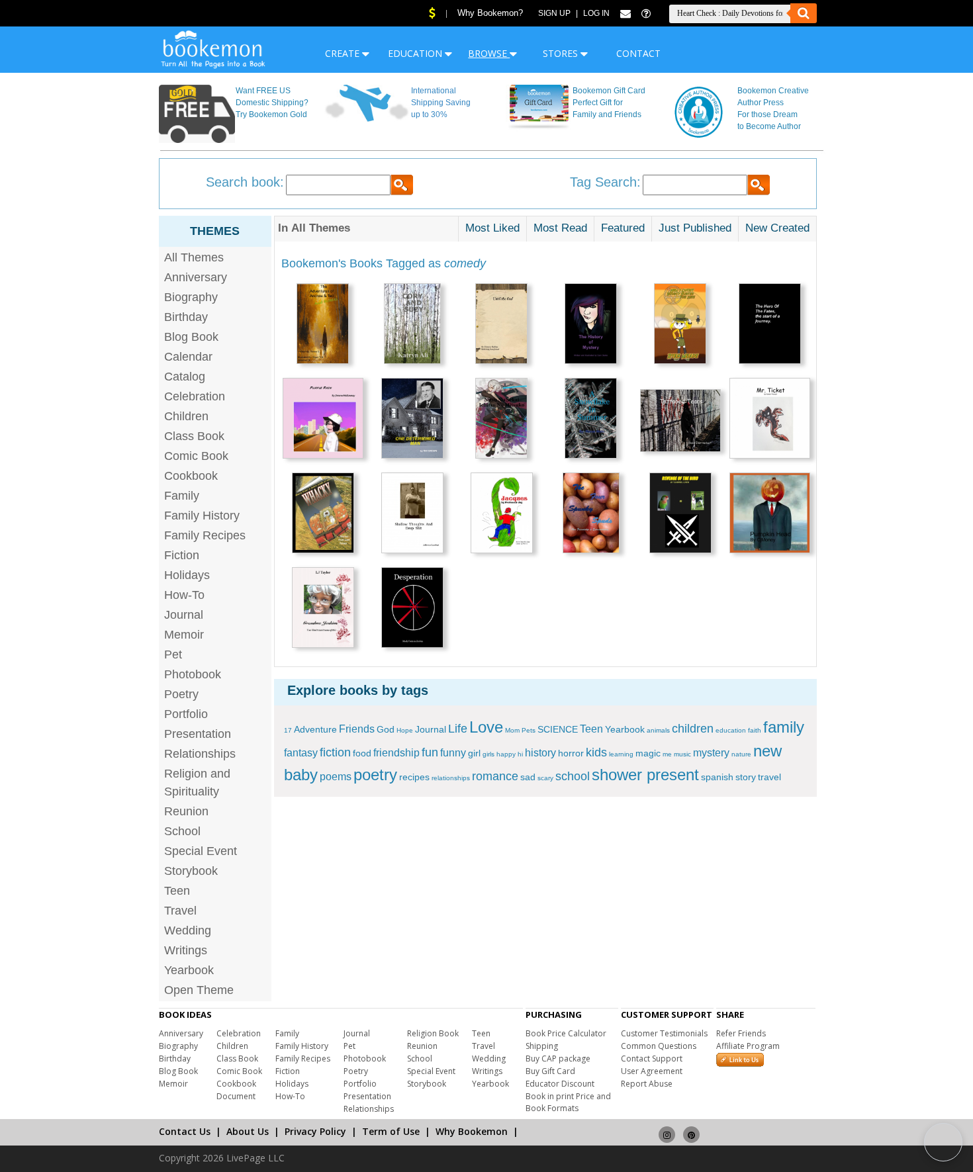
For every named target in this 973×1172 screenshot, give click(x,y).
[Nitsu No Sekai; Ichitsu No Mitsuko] (501, 420)
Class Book (194, 436)
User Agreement (651, 1071)
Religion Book (433, 1033)
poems (335, 776)
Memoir (184, 634)
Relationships (200, 753)
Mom (512, 730)
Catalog (184, 376)
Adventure (315, 729)
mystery (711, 752)
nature (741, 754)
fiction (335, 752)
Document (235, 1096)
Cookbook (191, 475)
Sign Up (554, 13)
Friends (357, 729)
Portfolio (186, 714)
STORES (561, 53)
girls (488, 754)
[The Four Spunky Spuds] (591, 515)
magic (648, 753)
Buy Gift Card (550, 1071)
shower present (645, 775)
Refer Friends (741, 1033)
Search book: (245, 182)
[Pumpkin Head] (769, 515)
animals (658, 730)
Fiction (181, 555)
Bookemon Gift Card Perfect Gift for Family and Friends (609, 102)
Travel (180, 910)
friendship (396, 752)
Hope (404, 730)
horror (571, 753)
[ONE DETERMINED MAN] (412, 420)
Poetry (181, 694)
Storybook (191, 871)
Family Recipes (205, 535)
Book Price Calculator (566, 1033)
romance (495, 776)
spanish (717, 777)
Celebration (194, 396)
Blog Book (191, 336)
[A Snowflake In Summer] (591, 420)
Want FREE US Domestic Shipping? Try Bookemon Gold (272, 102)
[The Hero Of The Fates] (770, 325)
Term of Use (391, 1131)
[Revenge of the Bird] (680, 515)
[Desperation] (412, 609)
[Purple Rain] (323, 420)
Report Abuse (646, 1083)
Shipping (542, 1046)
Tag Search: (605, 182)
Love (486, 727)
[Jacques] (502, 515)
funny (453, 752)
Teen (177, 890)
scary (545, 778)
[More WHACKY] (323, 515)
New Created (777, 228)
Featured (623, 228)
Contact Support (651, 1058)
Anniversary (195, 277)
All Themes (194, 257)
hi (520, 754)
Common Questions (658, 1046)
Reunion (186, 811)
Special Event (200, 851)
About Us (247, 1131)
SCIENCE (557, 729)
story (745, 777)
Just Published (695, 228)
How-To (184, 595)
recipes (414, 777)
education (731, 730)
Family (181, 495)
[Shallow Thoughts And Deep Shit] (412, 515)
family (783, 727)
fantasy (301, 752)
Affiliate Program (748, 1046)
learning (621, 754)
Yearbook (189, 970)
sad (527, 777)
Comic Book (196, 456)
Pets (528, 730)
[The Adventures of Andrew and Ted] (323, 325)
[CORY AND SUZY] (412, 325)
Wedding (187, 930)
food (362, 753)
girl (474, 753)
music (682, 754)
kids (596, 752)
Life (457, 728)
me (667, 754)
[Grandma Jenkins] (323, 609)
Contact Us (184, 1131)
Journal (183, 614)
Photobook (192, 674)
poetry (375, 775)
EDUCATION (416, 53)
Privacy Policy (315, 1131)
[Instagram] (667, 1129)
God (385, 729)
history (540, 752)
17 (288, 730)
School (182, 831)
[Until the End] (501, 325)
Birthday (186, 317)
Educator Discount (560, 1083)
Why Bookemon (472, 1131)
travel (769, 777)
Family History (202, 515)
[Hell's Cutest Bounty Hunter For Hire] (680, 325)
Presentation (197, 734)
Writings (185, 950)
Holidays (187, 575)
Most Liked (492, 228)
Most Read (560, 228)
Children (186, 416)
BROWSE (489, 53)
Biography (191, 297)
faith (754, 730)
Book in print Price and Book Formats (568, 1102)
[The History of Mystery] (591, 325)
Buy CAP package (558, 1058)
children (693, 728)
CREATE (343, 53)
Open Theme (199, 990)
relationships (451, 778)
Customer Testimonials (664, 1033)
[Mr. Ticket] (769, 420)
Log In (596, 13)
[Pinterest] (691, 1129)
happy (506, 754)
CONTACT (638, 53)
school (572, 776)
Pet (173, 654)
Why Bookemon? (490, 13)
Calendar (188, 356)
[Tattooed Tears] (680, 422)
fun (430, 752)
